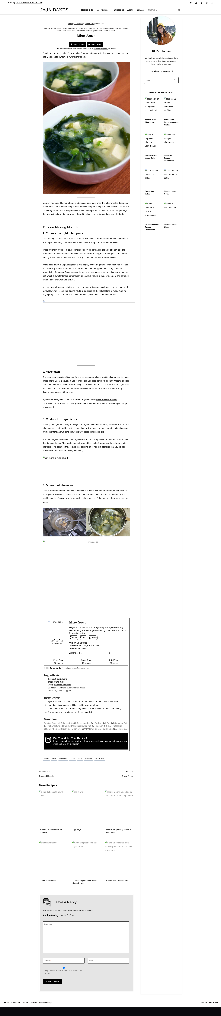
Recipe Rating (50, 915)
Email (92, 960)
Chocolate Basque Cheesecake (169, 158)
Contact (140, 10)
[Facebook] (191, 3)
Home (70, 24)
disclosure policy (101, 49)
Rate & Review (95, 44)
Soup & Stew (90, 24)
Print (75, 637)
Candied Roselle (46, 774)
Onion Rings (127, 774)
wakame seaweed (62, 685)
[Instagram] (196, 3)
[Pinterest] (207, 3)
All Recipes (78, 24)
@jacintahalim (59, 744)
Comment (49, 924)
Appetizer (101, 28)
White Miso (99, 758)
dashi (64, 679)
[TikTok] (201, 3)
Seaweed (63, 758)
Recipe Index (87, 10)
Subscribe (119, 10)
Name (47, 960)
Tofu (80, 758)
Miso (54, 758)
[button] (52, 640)
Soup (72, 758)
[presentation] (53, 809)
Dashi (46, 758)
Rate (94, 637)
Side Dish (98, 31)
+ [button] (109, 653)
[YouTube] (212, 3)
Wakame (88, 758)
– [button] (79, 653)
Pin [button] (84, 637)
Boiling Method (114, 28)
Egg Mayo (77, 830)
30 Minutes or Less (52, 28)
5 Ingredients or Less (73, 28)
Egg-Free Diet (69, 31)
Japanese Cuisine (85, 31)
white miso (81, 291)
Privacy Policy (45, 1003)
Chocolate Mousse (48, 881)
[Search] (174, 80)
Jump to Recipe (78, 44)
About (130, 10)
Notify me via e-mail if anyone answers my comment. (62, 971)
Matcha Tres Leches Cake (117, 881)
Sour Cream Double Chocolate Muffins (171, 122)
